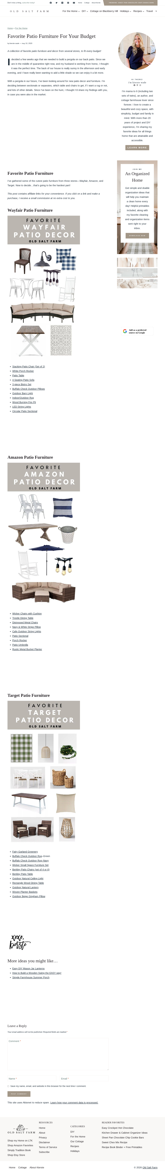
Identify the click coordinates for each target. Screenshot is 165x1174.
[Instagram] (62, 3)
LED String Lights (21, 406)
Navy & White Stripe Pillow (26, 627)
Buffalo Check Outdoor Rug (27, 856)
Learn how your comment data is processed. (74, 1102)
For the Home (21, 28)
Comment (15, 1041)
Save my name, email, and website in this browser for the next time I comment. (48, 1086)
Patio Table (18, 375)
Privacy (43, 1137)
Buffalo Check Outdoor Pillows (28, 389)
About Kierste (96, 3)
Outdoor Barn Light (22, 393)
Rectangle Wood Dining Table (28, 883)
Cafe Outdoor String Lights (26, 631)
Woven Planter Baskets (24, 892)
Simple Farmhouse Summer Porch (30, 977)
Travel (149, 11)
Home (80, 3)
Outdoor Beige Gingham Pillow (28, 896)
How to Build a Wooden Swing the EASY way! (36, 973)
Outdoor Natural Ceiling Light (27, 878)
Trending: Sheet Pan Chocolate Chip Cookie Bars (131, 2)
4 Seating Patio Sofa (23, 380)
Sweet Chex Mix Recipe (114, 1142)
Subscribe (44, 1152)
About (42, 1132)
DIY (72, 1131)
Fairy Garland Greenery (25, 851)
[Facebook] (51, 3)
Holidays (74, 1151)
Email (65, 1078)
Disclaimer (44, 1142)
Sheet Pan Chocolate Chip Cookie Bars (123, 1137)
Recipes (74, 1146)
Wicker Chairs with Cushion (27, 613)
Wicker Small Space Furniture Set (30, 865)
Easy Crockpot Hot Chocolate (117, 1128)
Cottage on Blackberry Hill (104, 11)
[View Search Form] (156, 11)
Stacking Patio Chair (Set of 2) (28, 366)
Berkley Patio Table (22, 874)
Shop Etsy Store (16, 1155)
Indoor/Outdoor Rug (23, 397)
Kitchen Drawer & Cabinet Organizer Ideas (124, 1132)
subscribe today (28, 3)
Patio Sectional (20, 636)
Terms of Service (48, 1147)
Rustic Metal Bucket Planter (27, 649)
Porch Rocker (19, 640)
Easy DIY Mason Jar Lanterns (28, 968)
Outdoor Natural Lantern (25, 887)
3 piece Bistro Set (21, 384)
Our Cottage (77, 1141)
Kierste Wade (14, 43)
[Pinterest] (68, 3)
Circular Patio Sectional (24, 411)
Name (13, 1078)
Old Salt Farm (150, 1167)
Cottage (87, 3)
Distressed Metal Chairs (25, 622)
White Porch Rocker (23, 371)
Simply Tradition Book (19, 1150)
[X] (56, 3)
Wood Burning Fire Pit (24, 402)
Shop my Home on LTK (19, 1140)
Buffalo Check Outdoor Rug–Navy (30, 860)
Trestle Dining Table (22, 618)
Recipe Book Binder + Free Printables (122, 1147)
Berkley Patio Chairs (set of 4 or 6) (31, 869)
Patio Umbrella (20, 644)
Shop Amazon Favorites (20, 1145)
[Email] (74, 3)
